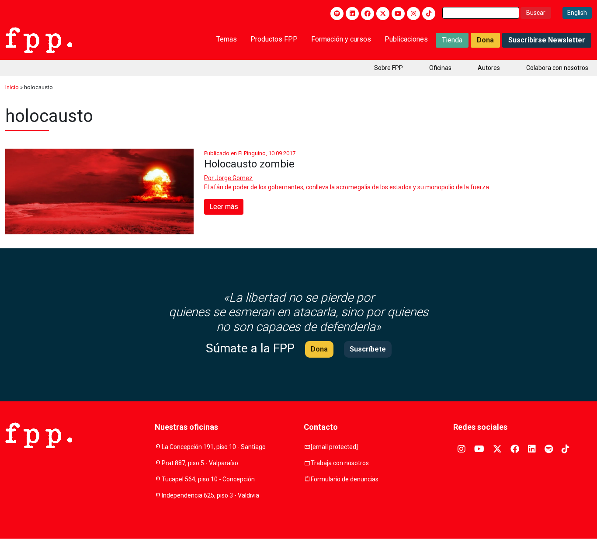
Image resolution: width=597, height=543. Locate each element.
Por (228, 177)
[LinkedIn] (352, 13)
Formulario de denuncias (344, 479)
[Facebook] (367, 13)
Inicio (12, 87)
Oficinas (440, 67)
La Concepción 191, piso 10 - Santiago (214, 446)
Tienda (452, 40)
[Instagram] (413, 13)
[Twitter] (382, 13)
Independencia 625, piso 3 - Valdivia (210, 495)
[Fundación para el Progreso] (38, 39)
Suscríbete (368, 349)
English (577, 12)
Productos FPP (274, 39)
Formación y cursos (341, 39)
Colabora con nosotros (557, 67)
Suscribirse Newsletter (546, 40)
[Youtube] (398, 13)
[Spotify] (337, 13)
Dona (485, 40)
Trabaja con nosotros (340, 462)
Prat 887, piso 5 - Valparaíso (200, 462)
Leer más (223, 206)
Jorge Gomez (234, 177)
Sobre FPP (388, 67)
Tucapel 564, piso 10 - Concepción (208, 479)
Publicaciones (406, 39)
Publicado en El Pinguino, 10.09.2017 (249, 153)
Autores (489, 67)
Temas (226, 39)
